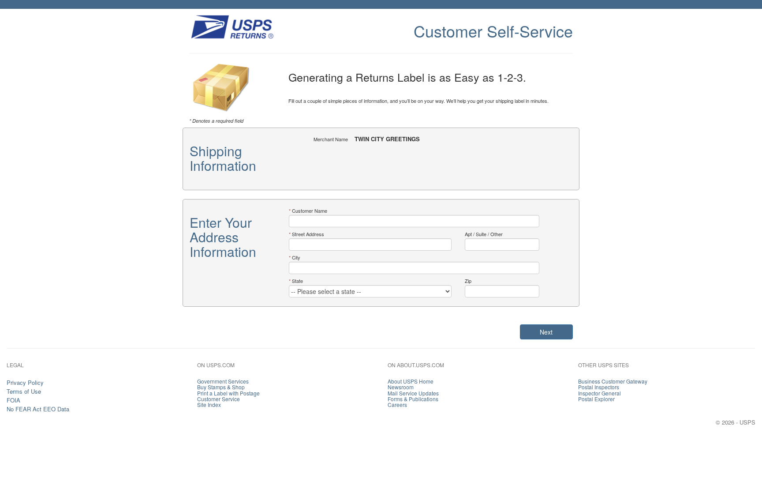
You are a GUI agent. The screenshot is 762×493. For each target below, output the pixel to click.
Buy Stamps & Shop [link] (221, 387)
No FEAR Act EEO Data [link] (38, 409)
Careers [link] (397, 404)
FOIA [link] (13, 400)
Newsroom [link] (401, 387)
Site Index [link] (209, 404)
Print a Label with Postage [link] (228, 393)
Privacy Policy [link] (25, 382)
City (296, 257)
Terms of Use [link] (24, 391)
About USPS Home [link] (410, 381)
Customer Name (309, 210)
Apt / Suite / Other (484, 233)
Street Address (308, 233)
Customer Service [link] (218, 399)
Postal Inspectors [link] (598, 387)
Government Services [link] (223, 381)
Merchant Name (331, 139)
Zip (468, 280)
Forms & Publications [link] (413, 399)
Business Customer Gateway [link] (612, 381)
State (297, 280)
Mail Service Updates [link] (413, 393)
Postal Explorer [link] (596, 399)
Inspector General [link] (599, 393)
